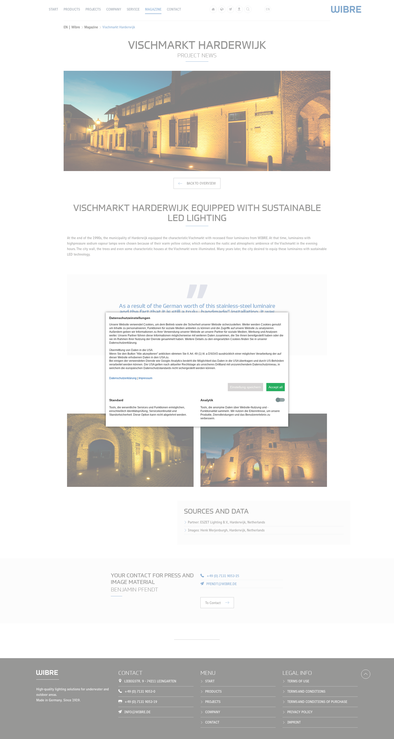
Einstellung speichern (245, 387)
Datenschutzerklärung (123, 378)
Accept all (276, 387)
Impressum (145, 378)
